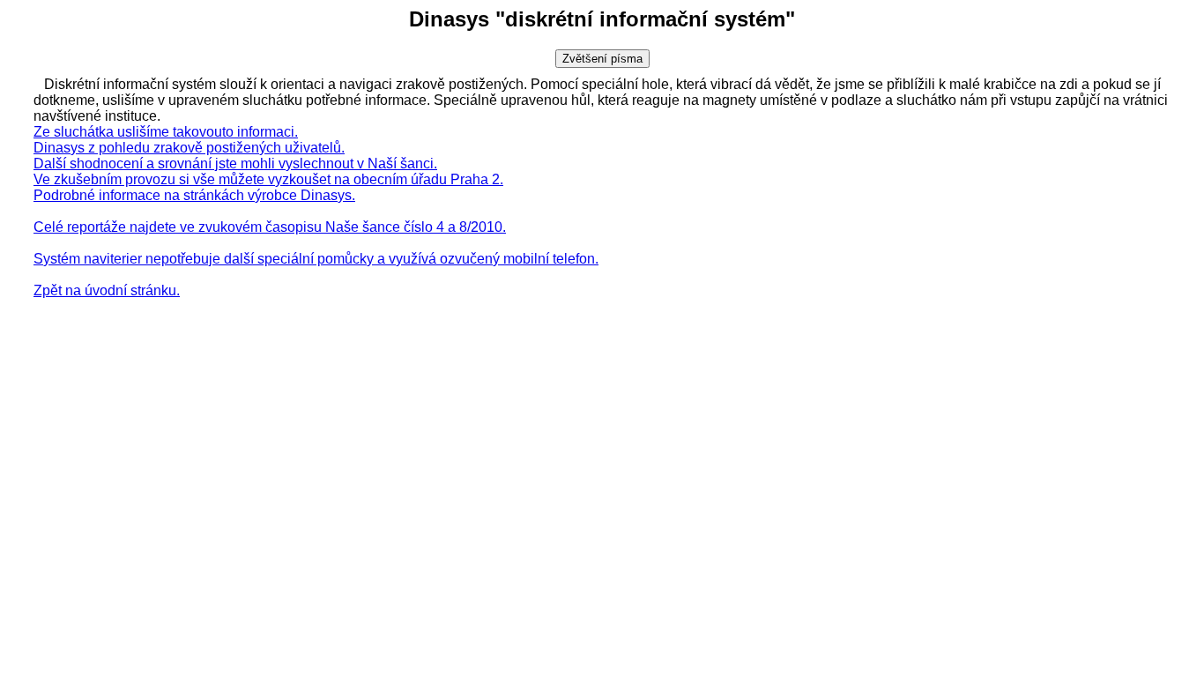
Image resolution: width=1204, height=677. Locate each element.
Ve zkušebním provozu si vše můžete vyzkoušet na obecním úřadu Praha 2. (268, 179)
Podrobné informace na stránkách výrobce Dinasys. (194, 195)
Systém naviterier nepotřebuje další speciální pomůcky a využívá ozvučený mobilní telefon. (315, 258)
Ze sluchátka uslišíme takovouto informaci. (165, 131)
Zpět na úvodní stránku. (106, 290)
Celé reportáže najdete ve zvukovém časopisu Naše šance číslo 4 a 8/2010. (269, 226)
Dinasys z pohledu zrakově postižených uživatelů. (189, 147)
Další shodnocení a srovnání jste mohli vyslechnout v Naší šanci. (235, 163)
